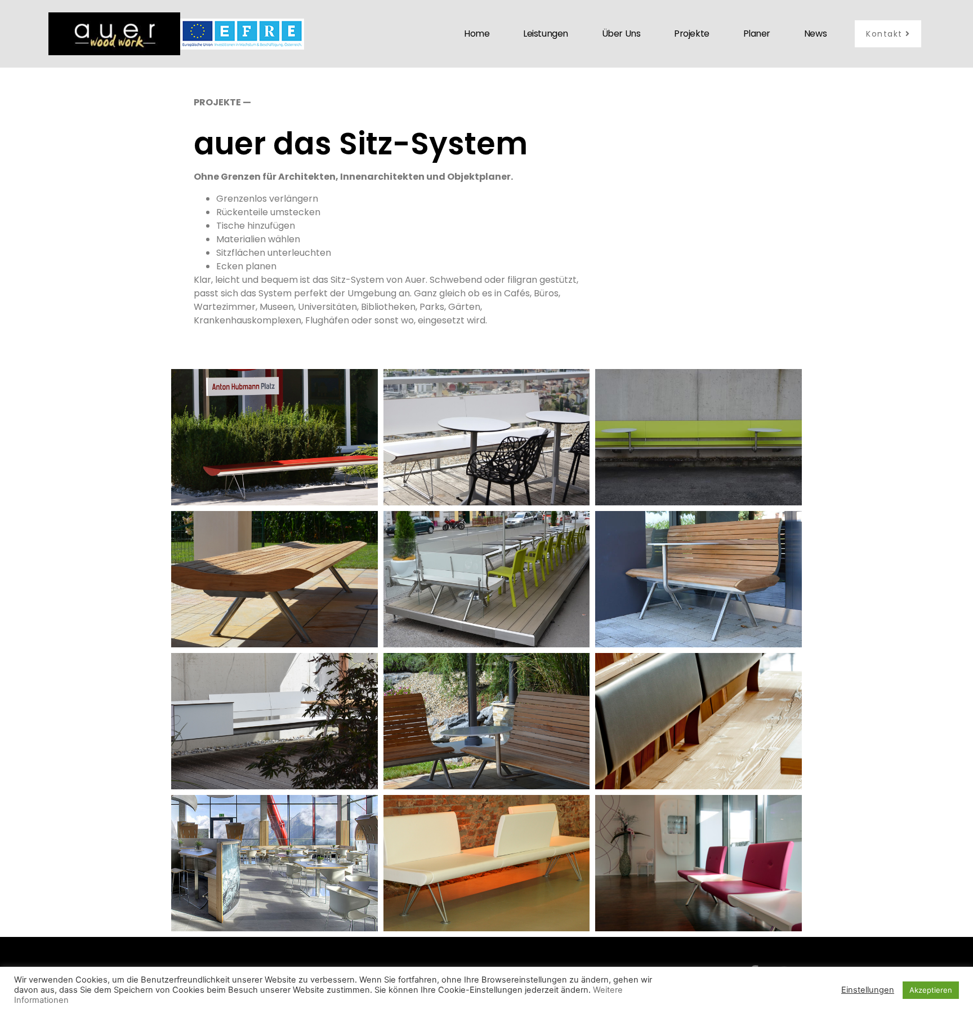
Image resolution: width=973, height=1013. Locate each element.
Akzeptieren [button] (930, 989)
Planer (756, 33)
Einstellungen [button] (867, 990)
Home (476, 33)
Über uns (621, 33)
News (815, 33)
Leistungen (545, 33)
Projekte (691, 33)
